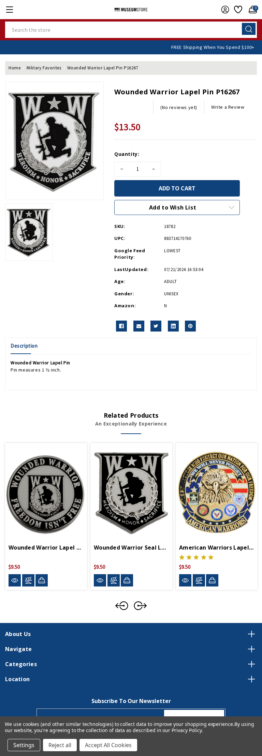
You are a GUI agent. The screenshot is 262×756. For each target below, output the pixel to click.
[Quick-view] (15, 580)
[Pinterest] (190, 326)
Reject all (59, 745)
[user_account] (223, 9)
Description (24, 345)
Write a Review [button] (227, 107)
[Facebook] (121, 326)
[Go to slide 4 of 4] (122, 605)
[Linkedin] (173, 326)
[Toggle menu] (9, 9)
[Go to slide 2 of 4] (140, 605)
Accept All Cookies (108, 745)
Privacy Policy (186, 730)
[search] (249, 29)
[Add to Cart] (41, 580)
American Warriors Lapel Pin (216, 547)
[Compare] (28, 580)
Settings (23, 745)
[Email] (138, 326)
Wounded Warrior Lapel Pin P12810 (46, 547)
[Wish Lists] (237, 9)
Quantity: (126, 154)
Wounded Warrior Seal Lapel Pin (131, 547)
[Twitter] (155, 326)
